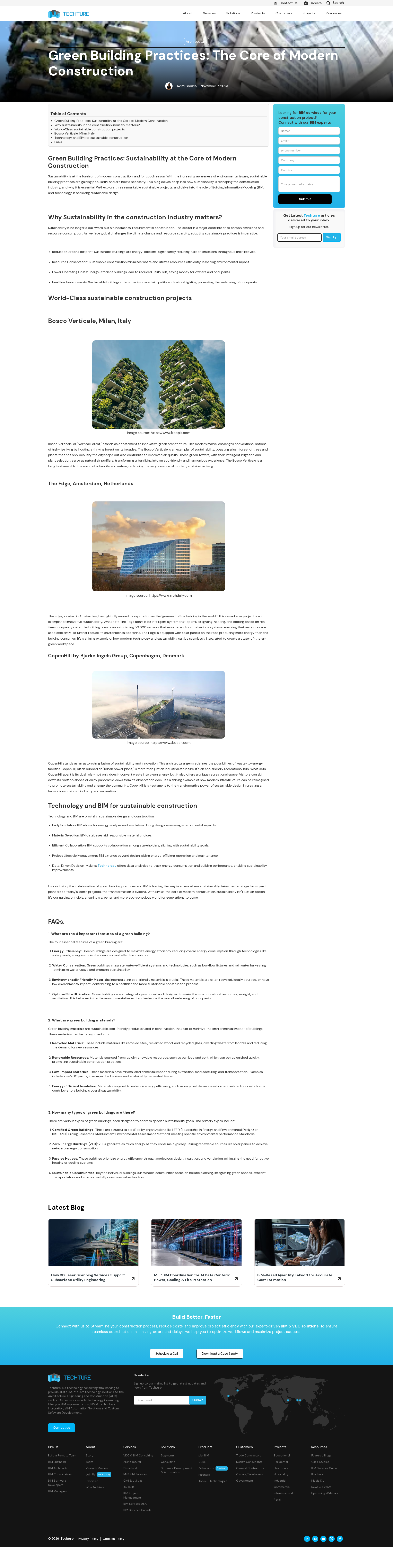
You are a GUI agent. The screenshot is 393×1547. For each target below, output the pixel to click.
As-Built (128, 1487)
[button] (188, 13)
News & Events (321, 1487)
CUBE (202, 1462)
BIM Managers (57, 1491)
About (90, 1447)
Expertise (92, 1481)
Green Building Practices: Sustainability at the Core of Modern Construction (111, 121)
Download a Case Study (220, 1353)
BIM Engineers (57, 1462)
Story (89, 1455)
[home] (68, 14)
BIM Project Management (132, 1495)
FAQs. (58, 142)
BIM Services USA (135, 1504)
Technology (107, 865)
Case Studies (320, 1462)
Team (89, 1462)
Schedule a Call (166, 1353)
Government (244, 1480)
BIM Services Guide (324, 1468)
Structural (130, 1468)
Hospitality (281, 1474)
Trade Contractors (248, 1455)
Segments (168, 1455)
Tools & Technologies (213, 1481)
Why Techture (95, 1487)
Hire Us (53, 1447)
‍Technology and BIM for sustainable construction (91, 138)
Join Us (98, 1474)
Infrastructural (283, 1493)
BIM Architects (58, 1468)
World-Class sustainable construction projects (89, 129)
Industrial (280, 1480)
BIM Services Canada (137, 1510)
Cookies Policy (113, 1539)
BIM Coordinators (60, 1474)
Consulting (168, 1462)
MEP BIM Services (135, 1474)
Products (205, 1447)
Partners (204, 1474)
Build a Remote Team (62, 1455)
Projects (309, 13)
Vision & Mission (97, 1468)
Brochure (317, 1474)
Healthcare (281, 1468)
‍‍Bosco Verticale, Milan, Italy (74, 133)
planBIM (204, 1455)
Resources (319, 1447)
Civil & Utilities (132, 1480)
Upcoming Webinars (324, 1493)
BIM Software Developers (57, 1483)
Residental (281, 1462)
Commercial (282, 1487)
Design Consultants (249, 1462)
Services (129, 1447)
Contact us (61, 1427)
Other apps (212, 1468)
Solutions (168, 1447)
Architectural (132, 1462)
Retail (277, 1499)
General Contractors (250, 1468)
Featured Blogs (321, 1455)
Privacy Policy (88, 1539)
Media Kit (317, 1480)
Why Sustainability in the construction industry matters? (97, 125)
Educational (282, 1455)
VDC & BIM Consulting (138, 1455)
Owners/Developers (249, 1474)
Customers (244, 1447)
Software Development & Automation (176, 1470)
